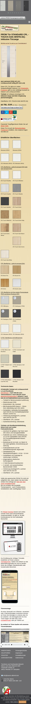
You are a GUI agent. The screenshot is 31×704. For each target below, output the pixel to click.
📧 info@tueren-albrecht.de (10, 675)
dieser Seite (4, 126)
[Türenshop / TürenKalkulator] (9, 30)
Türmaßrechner (6, 562)
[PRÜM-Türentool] (13, 554)
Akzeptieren (22, 702)
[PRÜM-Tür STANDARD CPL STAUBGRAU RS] (11, 6)
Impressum (19, 653)
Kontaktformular (6, 620)
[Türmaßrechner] (9, 604)
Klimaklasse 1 (5, 393)
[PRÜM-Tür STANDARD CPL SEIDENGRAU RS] (4, 6)
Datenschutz (19, 658)
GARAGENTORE (6, 658)
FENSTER (4, 655)
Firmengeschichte (21, 650)
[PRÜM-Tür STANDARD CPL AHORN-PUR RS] (27, 6)
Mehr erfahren (14, 702)
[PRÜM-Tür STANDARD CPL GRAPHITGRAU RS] (19, 6)
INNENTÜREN (6, 650)
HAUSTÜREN (5, 653)
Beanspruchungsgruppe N (9, 396)
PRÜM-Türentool (8, 512)
